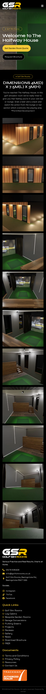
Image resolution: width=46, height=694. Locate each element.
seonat (23, 691)
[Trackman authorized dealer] (14, 680)
